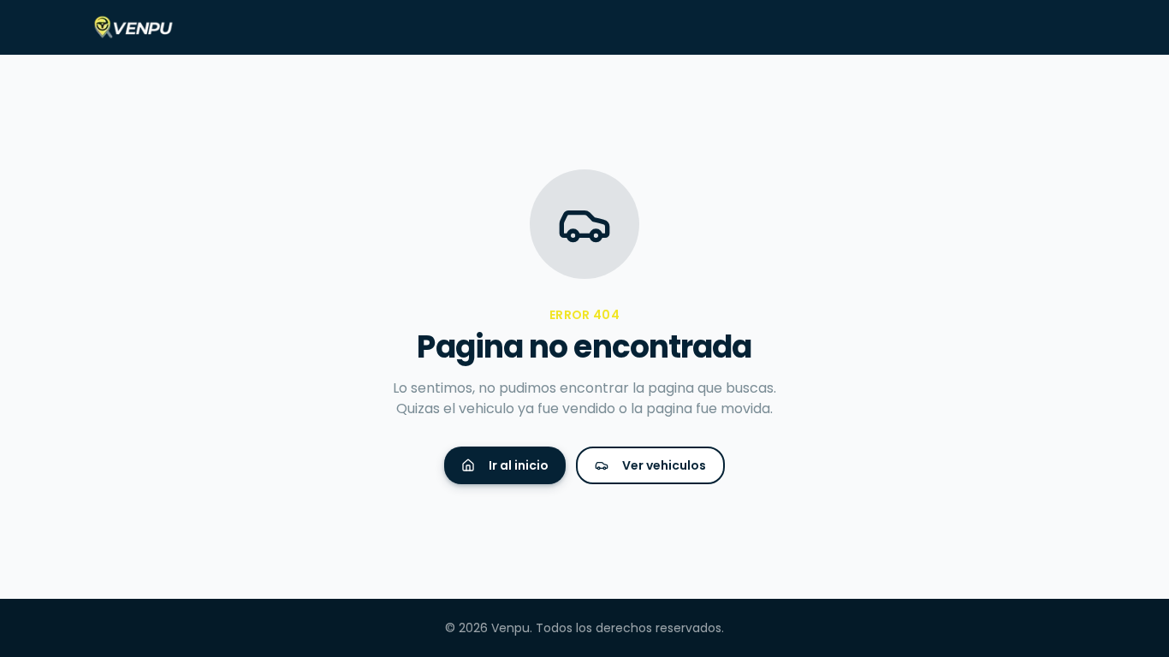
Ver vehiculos (664, 465)
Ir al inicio (519, 465)
